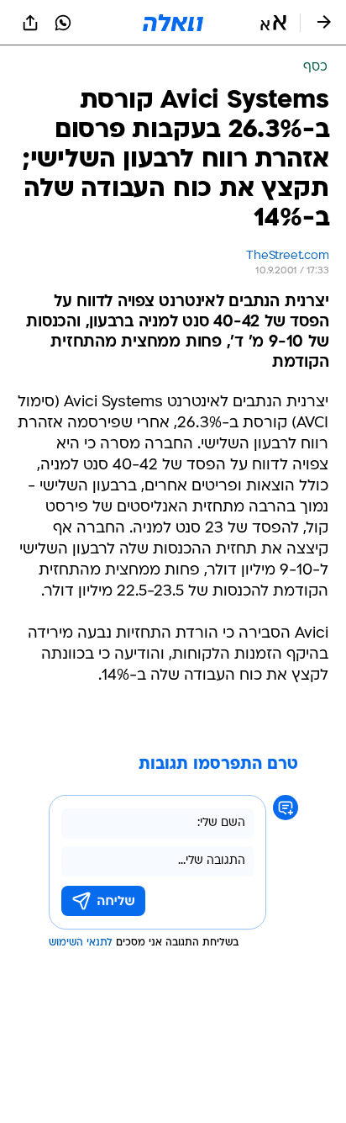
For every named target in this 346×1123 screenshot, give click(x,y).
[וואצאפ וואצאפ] (63, 22)
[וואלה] (173, 22)
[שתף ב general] (30, 22)
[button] (273, 22)
